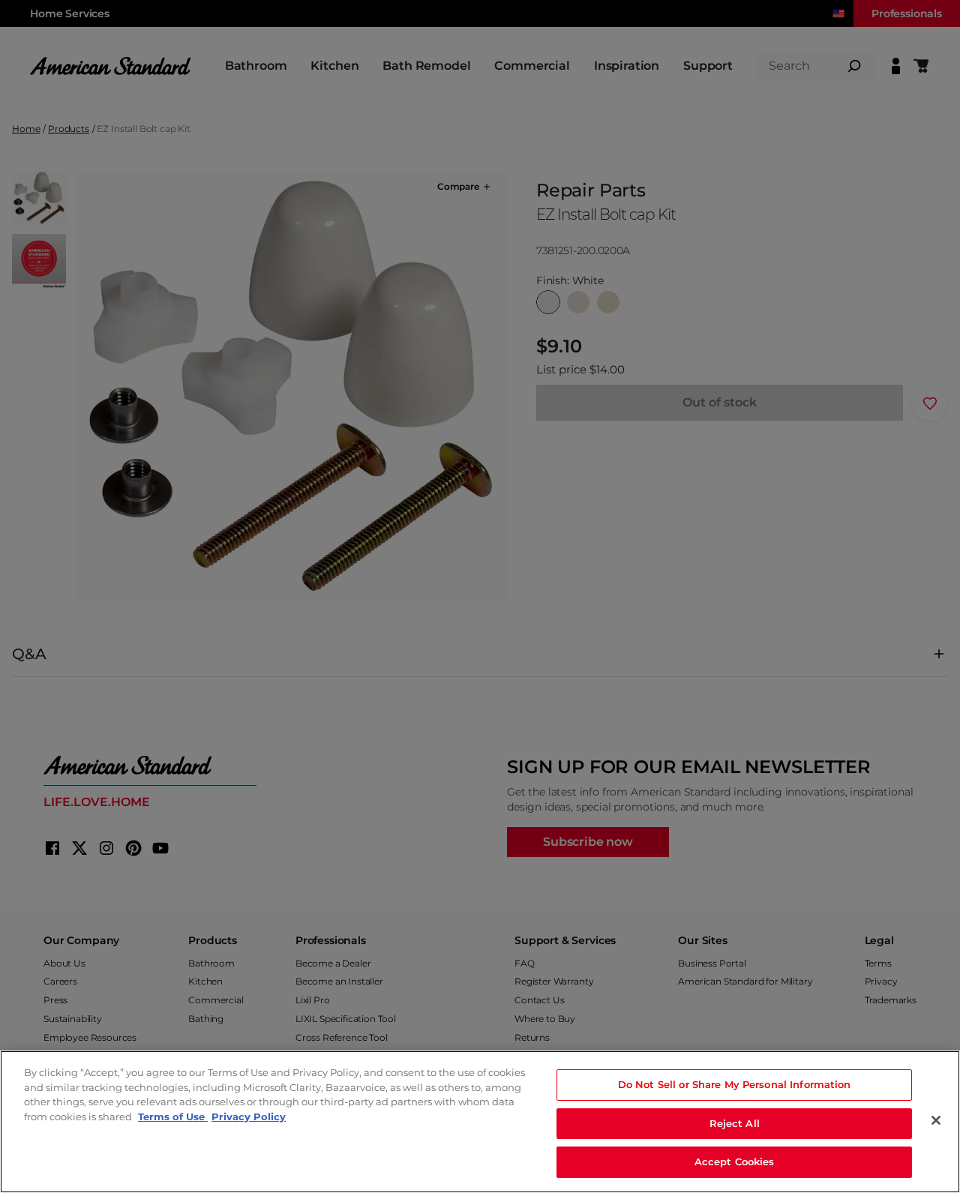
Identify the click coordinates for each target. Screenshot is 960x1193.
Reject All (735, 1123)
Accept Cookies (734, 1162)
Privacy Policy (249, 1117)
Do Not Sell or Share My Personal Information (734, 1084)
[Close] (936, 1120)
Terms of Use (173, 1117)
